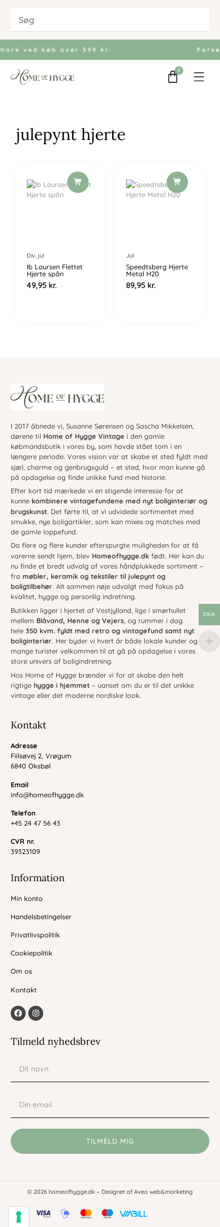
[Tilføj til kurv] (78, 182)
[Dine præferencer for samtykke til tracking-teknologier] (19, 1217)
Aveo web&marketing (163, 1191)
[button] (199, 77)
